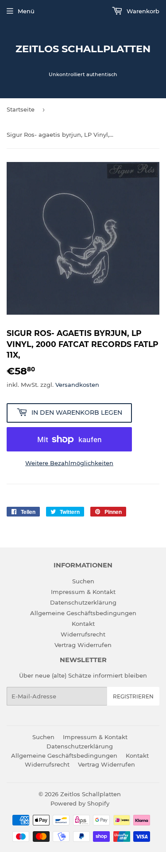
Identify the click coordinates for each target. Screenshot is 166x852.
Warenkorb (142, 11)
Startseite (21, 109)
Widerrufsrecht (83, 634)
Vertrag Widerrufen (83, 644)
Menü (26, 11)
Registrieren (133, 696)
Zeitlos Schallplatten (83, 48)
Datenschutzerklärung (83, 602)
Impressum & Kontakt (83, 591)
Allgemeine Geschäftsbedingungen (83, 613)
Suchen (83, 581)
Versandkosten (77, 384)
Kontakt (83, 623)
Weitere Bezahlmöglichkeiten (69, 462)
